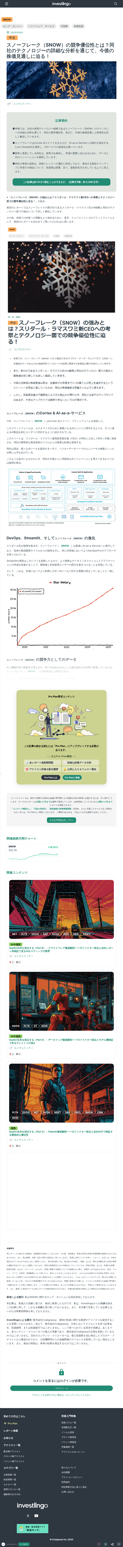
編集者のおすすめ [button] (12, 1494)
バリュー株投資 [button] (69, 1442)
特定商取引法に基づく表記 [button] (74, 1487)
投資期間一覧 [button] (10, 1479)
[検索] (115, 3)
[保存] (105, 1544)
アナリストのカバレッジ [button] (73, 1451)
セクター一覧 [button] (10, 1484)
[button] (7, 19)
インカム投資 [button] (68, 1432)
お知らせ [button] (8, 1437)
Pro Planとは (50, 777)
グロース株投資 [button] (69, 1437)
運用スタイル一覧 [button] (12, 1489)
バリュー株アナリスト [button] (14, 1461)
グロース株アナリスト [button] (14, 1456)
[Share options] (112, 1544)
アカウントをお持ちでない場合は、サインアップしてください (61, 1395)
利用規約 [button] (66, 1482)
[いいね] (99, 1544)
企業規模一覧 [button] (10, 1474)
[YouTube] (36, 1515)
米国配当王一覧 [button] (69, 1427)
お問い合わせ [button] (68, 1491)
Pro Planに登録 (72, 777)
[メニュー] (7, 4)
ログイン (60, 1388)
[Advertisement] (61, 1191)
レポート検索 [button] (11, 1430)
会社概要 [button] (66, 1472)
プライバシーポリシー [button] (72, 1477)
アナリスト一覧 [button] (12, 1445)
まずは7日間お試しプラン (61, 820)
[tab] (7, 19)
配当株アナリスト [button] (12, 1451)
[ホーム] (61, 4)
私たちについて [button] (69, 1467)
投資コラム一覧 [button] (69, 1422)
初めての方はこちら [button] (14, 1416)
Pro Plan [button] (12, 1423)
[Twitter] (28, 1515)
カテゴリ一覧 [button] (11, 1467)
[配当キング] (33, 1528)
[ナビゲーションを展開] (1, 773)
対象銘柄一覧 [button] (68, 1447)
